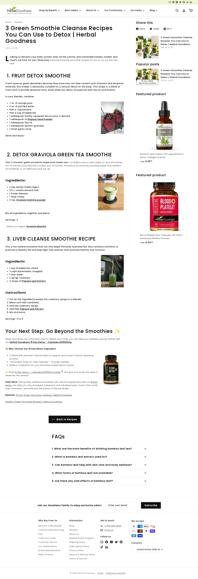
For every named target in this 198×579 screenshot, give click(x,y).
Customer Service (47, 542)
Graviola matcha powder (31, 200)
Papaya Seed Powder (40, 119)
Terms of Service (78, 558)
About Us (91, 10)
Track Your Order (47, 538)
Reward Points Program (81, 538)
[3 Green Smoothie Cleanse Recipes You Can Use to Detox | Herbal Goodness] (147, 47)
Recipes (18, 22)
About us (74, 534)
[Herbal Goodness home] (18, 10)
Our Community (113, 10)
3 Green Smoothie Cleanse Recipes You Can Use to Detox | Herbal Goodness (176, 41)
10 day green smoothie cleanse (147, 82)
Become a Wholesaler (50, 525)
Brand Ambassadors (49, 550)
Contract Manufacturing (51, 530)
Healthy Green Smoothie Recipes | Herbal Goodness (33, 401)
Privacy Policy (76, 550)
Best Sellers (72, 10)
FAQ (40, 534)
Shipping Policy (77, 542)
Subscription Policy (79, 546)
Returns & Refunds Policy (82, 554)
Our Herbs (136, 10)
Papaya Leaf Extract (32, 309)
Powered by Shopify (116, 573)
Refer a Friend (45, 554)
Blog (152, 10)
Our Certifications (47, 546)
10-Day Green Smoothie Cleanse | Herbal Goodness (44, 395)
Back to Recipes (66, 419)
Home (8, 22)
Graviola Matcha (36, 226)
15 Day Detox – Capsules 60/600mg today (38, 372)
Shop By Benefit (48, 10)
